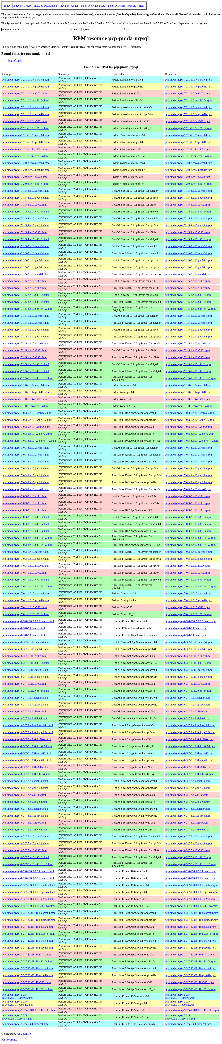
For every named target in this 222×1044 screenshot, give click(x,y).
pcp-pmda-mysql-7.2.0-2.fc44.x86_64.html (25, 183)
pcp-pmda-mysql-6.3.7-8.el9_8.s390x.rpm (188, 767)
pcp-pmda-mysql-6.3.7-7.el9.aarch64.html (25, 780)
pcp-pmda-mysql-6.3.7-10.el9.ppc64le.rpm (188, 676)
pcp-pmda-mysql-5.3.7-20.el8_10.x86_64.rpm (190, 989)
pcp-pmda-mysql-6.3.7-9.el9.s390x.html (24, 711)
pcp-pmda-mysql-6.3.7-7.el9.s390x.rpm (186, 794)
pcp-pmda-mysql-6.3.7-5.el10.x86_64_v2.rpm (190, 864)
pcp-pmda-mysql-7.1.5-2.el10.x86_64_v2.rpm (190, 308)
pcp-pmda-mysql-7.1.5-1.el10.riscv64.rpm (188, 343)
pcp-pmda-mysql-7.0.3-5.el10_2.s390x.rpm (188, 426)
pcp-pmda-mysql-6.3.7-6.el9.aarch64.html (25, 808)
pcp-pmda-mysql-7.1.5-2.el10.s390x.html (24, 280)
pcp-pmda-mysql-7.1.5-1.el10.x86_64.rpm (188, 364)
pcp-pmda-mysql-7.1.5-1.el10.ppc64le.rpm (188, 329)
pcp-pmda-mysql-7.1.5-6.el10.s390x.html (24, 204)
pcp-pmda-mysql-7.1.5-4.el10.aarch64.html (25, 218)
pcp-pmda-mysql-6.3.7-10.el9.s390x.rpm (187, 683)
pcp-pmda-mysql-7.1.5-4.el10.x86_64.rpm (188, 239)
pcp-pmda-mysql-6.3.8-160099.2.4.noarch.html (28, 621)
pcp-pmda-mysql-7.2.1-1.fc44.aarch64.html (25, 107)
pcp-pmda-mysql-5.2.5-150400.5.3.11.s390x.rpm (192, 1010)
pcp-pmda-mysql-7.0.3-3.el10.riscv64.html (25, 489)
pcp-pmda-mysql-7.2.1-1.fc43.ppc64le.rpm (188, 142)
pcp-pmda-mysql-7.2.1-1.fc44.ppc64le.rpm (188, 114)
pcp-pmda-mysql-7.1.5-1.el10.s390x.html (24, 350)
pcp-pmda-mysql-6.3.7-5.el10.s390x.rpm (187, 850)
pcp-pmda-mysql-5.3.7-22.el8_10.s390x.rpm (189, 954)
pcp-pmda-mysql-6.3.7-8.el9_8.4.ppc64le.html (27, 732)
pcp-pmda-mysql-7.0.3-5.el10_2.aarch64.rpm (190, 412)
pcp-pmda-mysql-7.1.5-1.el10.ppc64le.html (25, 329)
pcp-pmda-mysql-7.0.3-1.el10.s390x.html (24, 572)
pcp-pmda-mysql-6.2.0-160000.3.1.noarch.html (28, 871)
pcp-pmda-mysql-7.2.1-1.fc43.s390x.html (24, 149)
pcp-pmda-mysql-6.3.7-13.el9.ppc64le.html (25, 649)
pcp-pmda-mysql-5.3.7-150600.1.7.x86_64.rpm (191, 905)
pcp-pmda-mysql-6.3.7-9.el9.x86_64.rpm (187, 718)
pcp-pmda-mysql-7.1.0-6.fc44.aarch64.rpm (188, 385)
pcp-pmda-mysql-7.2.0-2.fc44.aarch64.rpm (188, 162)
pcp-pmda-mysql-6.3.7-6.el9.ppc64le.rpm (187, 815)
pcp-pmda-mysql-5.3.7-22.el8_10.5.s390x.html (27, 926)
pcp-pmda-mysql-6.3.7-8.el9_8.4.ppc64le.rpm (190, 732)
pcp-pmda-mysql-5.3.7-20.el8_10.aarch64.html (27, 968)
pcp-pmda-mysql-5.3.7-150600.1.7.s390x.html (27, 898)
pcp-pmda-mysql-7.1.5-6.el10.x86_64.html (25, 211)
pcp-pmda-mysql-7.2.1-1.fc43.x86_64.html (25, 155)
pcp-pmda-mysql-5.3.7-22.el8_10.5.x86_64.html (28, 933)
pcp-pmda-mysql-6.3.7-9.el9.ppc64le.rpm (187, 704)
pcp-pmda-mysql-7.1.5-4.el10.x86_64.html (25, 239)
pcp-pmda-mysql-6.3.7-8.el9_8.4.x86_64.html (27, 746)
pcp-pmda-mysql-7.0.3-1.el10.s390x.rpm (187, 572)
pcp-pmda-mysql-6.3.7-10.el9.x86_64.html (25, 690)
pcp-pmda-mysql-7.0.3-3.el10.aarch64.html (25, 447)
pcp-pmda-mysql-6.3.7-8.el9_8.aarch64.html (26, 753)
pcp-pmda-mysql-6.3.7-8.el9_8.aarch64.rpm (189, 753)
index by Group (22, 5)
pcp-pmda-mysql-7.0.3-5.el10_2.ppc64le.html (27, 419)
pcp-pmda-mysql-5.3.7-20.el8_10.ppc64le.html (27, 975)
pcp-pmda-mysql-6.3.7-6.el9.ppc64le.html (25, 815)
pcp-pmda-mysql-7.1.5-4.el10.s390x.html (24, 232)
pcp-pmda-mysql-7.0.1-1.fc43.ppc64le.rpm (188, 600)
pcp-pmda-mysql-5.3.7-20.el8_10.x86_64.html (27, 989)
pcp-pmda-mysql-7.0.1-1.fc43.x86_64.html (25, 614)
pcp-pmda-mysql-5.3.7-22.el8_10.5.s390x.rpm (190, 926)
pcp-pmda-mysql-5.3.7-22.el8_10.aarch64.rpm (190, 940)
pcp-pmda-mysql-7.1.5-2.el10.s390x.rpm (187, 280)
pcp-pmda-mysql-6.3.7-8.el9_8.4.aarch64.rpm (190, 725)
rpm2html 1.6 (24, 1033)
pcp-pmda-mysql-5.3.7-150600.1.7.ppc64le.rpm (191, 892)
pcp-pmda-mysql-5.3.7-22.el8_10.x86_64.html (27, 961)
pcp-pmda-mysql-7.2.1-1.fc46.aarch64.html (25, 79)
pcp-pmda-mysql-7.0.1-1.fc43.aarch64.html (25, 593)
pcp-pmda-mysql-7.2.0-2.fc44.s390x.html (24, 176)
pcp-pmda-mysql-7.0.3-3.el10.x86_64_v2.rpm (190, 537)
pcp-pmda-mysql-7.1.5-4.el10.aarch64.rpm (188, 218)
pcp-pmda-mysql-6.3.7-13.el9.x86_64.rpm (188, 662)
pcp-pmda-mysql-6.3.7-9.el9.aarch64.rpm (187, 697)
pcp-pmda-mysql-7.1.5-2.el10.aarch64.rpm (188, 246)
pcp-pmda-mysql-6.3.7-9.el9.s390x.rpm (186, 711)
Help (141, 5)
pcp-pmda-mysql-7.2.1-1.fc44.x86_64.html (25, 128)
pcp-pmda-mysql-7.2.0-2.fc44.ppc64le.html (25, 169)
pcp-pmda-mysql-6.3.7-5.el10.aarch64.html (25, 836)
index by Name (116, 5)
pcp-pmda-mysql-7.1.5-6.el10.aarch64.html (25, 190)
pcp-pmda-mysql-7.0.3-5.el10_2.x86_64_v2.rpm (191, 440)
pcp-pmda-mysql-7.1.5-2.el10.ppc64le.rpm (188, 260)
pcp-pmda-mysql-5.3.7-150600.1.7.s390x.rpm (190, 898)
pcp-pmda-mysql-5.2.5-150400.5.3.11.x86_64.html (17, 1017)
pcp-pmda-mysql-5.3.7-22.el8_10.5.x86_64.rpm (191, 933)
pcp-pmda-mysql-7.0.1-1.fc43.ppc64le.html (25, 600)
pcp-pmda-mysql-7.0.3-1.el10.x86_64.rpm (188, 579)
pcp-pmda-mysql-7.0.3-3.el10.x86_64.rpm (188, 517)
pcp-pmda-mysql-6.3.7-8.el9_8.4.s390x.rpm (189, 739)
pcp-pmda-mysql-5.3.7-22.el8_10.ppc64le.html (27, 947)
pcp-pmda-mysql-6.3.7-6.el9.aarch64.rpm (187, 808)
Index (7, 5)
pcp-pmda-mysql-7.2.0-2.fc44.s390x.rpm (187, 176)
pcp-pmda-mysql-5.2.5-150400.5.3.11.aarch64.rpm (180, 996)
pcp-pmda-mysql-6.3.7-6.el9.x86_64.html (25, 829)
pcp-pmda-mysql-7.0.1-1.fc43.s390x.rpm (187, 607)
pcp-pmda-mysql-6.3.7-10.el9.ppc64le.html (25, 676)
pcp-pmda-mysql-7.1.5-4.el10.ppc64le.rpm (188, 225)
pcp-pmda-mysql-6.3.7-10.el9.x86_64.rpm (188, 690)
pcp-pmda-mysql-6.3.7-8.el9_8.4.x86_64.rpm (190, 746)
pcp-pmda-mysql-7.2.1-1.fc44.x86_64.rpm (188, 128)
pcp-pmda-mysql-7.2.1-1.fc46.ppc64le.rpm (188, 86)
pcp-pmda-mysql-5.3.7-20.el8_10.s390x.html (26, 982)
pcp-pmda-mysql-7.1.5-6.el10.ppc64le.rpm (188, 197)
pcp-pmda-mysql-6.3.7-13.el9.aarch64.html (25, 642)
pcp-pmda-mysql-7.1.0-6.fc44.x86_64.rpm (188, 405)
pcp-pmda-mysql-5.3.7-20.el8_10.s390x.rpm (189, 982)
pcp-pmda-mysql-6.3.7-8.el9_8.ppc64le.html (26, 760)
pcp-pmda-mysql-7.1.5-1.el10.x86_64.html (25, 364)
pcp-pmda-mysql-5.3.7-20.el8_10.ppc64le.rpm (190, 975)
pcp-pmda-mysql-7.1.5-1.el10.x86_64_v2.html (27, 378)
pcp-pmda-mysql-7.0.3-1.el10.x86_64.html (25, 579)
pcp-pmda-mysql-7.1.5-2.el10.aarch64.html (25, 246)
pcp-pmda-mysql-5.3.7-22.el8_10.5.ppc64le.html (29, 919)
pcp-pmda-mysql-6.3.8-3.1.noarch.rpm (186, 628)
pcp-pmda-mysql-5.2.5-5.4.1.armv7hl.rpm (188, 1023)
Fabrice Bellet (9, 1039)
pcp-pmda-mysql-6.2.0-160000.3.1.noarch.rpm (190, 871)
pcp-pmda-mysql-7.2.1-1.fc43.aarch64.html (25, 135)
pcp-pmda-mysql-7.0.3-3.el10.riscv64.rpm (188, 489)
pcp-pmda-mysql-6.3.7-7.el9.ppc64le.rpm (187, 787)
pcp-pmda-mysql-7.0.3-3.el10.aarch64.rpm (188, 447)
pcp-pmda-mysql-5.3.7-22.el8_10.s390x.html (26, 954)
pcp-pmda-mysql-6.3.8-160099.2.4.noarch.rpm (190, 621)
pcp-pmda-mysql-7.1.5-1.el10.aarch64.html (25, 315)
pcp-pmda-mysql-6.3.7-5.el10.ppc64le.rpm (188, 843)
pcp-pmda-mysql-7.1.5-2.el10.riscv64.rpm (188, 274)
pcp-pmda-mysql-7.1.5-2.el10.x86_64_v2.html (27, 308)
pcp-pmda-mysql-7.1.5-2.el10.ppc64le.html (25, 260)
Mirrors (132, 5)
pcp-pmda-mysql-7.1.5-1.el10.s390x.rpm (187, 350)
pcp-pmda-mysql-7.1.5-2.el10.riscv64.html (25, 274)
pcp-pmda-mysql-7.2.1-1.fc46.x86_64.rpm (188, 100)
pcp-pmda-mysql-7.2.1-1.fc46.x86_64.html (25, 100)
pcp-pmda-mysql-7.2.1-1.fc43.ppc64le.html (25, 142)
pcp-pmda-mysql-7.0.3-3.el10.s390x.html (24, 496)
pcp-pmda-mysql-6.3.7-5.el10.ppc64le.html (25, 843)
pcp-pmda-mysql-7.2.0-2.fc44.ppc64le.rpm (188, 169)
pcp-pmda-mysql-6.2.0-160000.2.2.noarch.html (28, 878)
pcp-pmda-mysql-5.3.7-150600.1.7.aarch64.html (28, 885)
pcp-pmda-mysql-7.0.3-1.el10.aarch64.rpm (188, 551)
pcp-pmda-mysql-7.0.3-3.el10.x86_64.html (25, 517)
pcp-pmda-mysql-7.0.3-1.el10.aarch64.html (25, 551)
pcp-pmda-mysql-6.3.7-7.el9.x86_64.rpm (187, 801)
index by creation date (93, 5)
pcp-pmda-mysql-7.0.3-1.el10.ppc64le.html (25, 558)
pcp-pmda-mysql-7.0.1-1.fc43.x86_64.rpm (188, 614)
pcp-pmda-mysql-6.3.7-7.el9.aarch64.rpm (187, 780)
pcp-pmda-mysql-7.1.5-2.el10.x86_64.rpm (188, 294)
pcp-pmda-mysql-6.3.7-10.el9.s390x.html (24, 683)
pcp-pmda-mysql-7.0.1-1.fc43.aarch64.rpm (188, 593)
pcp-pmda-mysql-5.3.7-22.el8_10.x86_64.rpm (190, 961)
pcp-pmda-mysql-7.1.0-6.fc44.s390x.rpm (187, 399)
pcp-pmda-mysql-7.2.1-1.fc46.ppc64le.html (25, 86)
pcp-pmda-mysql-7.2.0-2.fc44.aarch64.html (25, 162)
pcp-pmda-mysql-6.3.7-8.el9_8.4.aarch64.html (27, 725)
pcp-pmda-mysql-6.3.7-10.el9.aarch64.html (25, 669)
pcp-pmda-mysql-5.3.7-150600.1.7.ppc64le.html (28, 892)
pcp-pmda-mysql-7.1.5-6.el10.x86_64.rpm (188, 211)
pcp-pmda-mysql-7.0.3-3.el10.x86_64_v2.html (27, 537)
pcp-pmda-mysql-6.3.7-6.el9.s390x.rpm (186, 822)
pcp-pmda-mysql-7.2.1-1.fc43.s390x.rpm (187, 149)
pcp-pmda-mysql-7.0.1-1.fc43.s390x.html (24, 607)
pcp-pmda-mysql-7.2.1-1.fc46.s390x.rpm (187, 93)
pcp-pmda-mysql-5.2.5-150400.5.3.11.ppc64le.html (17, 1003)
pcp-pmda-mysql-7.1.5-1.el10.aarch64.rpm (188, 315)
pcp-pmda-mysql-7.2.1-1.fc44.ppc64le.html (25, 114)
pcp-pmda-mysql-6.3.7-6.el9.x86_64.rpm (187, 829)
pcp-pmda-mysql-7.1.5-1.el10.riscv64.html (25, 343)
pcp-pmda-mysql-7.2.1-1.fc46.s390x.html (24, 93)
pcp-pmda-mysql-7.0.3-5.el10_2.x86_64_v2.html (29, 440)
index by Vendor (69, 5)
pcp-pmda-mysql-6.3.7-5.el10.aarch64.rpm (188, 836)
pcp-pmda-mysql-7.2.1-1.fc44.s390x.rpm (187, 121)
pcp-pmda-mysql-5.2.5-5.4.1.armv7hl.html (25, 1023)
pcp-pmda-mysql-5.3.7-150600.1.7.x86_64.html (28, 905)
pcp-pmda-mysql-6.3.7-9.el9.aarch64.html (25, 697)
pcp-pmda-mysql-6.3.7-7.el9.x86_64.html (25, 801)
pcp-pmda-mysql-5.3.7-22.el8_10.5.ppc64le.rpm (191, 919)
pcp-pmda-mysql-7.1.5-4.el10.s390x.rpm (187, 232)
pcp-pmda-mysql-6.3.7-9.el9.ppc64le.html (25, 704)
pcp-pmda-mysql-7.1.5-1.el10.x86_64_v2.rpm (190, 378)
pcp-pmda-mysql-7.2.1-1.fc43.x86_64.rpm (188, 155)
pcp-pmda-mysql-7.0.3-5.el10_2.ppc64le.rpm (190, 419)
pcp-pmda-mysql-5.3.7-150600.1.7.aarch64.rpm (191, 885)
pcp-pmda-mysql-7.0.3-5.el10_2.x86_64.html (27, 433)
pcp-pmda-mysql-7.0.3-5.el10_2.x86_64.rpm (189, 433)
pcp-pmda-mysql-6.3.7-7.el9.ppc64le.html (25, 787)
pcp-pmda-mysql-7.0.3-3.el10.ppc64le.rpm (188, 468)
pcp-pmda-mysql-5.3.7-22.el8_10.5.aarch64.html (29, 912)
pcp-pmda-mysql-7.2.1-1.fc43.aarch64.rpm (188, 135)
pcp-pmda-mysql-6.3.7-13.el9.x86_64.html (25, 662)
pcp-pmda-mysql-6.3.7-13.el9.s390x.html (24, 655)
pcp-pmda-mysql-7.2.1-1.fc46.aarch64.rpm (188, 79)
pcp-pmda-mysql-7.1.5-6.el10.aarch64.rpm (188, 190)
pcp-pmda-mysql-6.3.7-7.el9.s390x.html (24, 794)
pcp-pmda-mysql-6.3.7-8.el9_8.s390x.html (25, 767)
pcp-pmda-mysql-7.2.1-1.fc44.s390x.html (24, 121)
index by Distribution (45, 5)
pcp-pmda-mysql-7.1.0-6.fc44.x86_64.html (25, 405)
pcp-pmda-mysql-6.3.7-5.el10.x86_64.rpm (188, 857)
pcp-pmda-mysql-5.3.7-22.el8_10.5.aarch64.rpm (191, 912)
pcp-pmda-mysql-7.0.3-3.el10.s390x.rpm (187, 496)
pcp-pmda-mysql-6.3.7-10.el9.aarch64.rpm (188, 669)
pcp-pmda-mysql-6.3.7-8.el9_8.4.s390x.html (26, 739)
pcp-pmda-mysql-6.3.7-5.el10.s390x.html (24, 850)
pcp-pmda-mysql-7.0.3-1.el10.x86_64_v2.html (27, 586)
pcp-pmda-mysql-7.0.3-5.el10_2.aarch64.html (27, 412)
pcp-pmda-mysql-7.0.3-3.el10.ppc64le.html (25, 468)
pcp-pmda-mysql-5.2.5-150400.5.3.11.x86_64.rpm (180, 1017)
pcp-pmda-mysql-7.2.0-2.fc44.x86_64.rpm (188, 183)
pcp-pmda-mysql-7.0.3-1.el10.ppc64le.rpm (188, 558)
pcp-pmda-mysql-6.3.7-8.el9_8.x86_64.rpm (189, 773)
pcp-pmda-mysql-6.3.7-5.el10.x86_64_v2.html (27, 864)
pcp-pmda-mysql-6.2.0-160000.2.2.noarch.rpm (190, 878)
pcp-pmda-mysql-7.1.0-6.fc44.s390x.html (24, 399)
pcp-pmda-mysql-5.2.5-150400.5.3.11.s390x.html (29, 1010)
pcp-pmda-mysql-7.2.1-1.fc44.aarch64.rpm (188, 107)
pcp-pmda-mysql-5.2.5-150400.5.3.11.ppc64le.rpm (180, 1003)
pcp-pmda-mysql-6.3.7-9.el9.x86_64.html (25, 718)
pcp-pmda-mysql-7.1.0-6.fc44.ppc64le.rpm (188, 392)
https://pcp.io (15, 60)
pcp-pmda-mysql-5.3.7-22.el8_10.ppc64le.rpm (190, 947)
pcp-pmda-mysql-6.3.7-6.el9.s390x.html (24, 822)
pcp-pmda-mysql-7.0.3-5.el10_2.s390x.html (26, 426)
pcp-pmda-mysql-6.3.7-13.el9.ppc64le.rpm (188, 649)
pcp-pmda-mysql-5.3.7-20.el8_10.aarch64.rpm (190, 968)
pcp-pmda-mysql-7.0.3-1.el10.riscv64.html (25, 565)
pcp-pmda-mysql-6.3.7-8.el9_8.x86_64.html (26, 773)
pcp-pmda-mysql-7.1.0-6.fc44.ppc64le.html (25, 392)
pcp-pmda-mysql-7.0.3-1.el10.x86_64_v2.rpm (190, 586)
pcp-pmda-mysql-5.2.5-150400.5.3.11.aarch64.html (17, 996)
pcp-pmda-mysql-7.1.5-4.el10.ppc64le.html (25, 225)
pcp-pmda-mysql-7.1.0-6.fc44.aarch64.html (25, 385)
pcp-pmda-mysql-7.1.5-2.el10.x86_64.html (25, 294)
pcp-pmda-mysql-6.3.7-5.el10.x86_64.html (25, 857)
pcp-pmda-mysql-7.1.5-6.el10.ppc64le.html (25, 197)
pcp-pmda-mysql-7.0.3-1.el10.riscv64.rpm (188, 565)
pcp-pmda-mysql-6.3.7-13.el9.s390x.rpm (187, 655)
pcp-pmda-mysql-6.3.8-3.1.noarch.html (23, 628)
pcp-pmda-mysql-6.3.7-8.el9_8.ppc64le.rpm (189, 760)
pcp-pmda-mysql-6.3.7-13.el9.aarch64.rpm (188, 642)
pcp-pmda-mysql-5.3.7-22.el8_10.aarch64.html (27, 940)
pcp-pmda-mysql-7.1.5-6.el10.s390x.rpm (187, 204)
